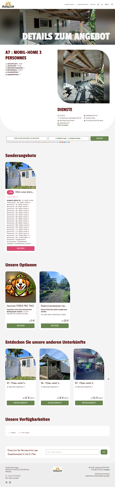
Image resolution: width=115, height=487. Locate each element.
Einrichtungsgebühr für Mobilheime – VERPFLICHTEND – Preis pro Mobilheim (53, 305)
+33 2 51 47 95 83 (13, 476)
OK (104, 452)
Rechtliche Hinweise (102, 474)
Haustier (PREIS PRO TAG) (20, 305)
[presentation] (60, 76)
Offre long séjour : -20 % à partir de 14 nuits (24, 191)
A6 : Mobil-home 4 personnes (50, 382)
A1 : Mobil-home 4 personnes (15, 382)
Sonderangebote (82, 4)
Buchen (92, 4)
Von (15, 138)
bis (28, 138)
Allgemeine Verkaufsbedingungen (97, 476)
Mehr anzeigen (63, 125)
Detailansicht (21, 403)
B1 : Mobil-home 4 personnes (84, 382)
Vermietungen (69, 4)
